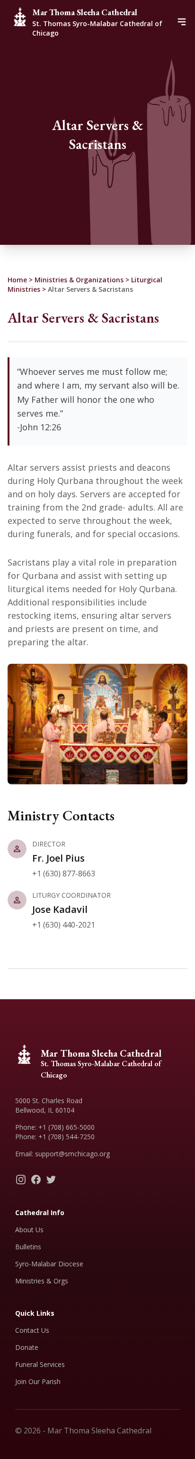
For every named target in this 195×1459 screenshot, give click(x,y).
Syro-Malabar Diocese (49, 1263)
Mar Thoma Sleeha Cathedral (84, 12)
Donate (26, 1347)
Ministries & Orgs (41, 1280)
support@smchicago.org (72, 1153)
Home (17, 279)
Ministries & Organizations (79, 279)
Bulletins (28, 1246)
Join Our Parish (38, 1381)
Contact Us (32, 1330)
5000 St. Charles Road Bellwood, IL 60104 (48, 1105)
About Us (29, 1229)
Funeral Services (40, 1364)
